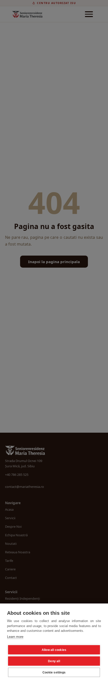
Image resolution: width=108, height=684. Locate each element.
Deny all (54, 661)
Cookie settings (54, 672)
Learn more (15, 637)
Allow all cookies (54, 650)
